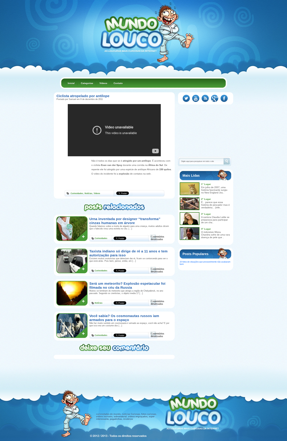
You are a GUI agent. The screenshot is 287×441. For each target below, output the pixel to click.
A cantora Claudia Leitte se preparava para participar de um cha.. (215, 220)
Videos (103, 83)
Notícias (88, 193)
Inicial (71, 83)
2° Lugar (206, 199)
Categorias (87, 83)
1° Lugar (206, 184)
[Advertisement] (73, 166)
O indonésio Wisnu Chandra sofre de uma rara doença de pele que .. (215, 235)
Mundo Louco (131, 32)
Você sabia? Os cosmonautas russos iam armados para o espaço (124, 318)
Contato (118, 83)
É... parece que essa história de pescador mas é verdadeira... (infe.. (215, 205)
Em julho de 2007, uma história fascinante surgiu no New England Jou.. (214, 190)
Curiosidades (77, 193)
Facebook (224, 98)
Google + (214, 98)
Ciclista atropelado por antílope (82, 96)
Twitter (186, 98)
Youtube (195, 98)
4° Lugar (206, 229)
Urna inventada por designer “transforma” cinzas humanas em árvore (124, 221)
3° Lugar (206, 214)
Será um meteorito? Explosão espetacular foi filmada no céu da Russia (127, 285)
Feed (205, 98)
